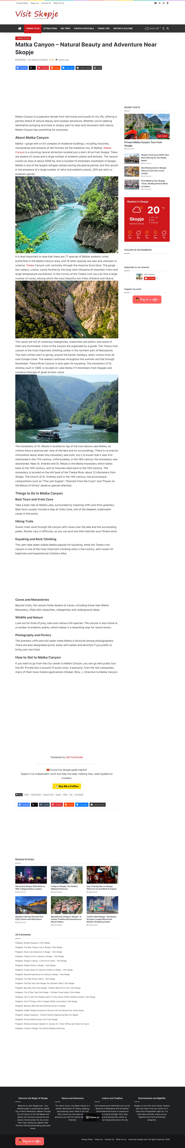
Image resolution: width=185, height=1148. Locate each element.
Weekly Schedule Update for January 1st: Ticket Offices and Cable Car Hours (56, 1024)
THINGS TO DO (33, 28)
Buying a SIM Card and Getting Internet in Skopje (44, 1006)
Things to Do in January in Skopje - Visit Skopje (44, 956)
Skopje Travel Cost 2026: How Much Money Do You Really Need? (155, 158)
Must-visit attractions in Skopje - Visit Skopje (43, 952)
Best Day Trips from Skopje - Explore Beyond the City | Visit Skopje (52, 988)
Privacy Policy (22, 3)
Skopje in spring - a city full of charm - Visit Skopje (45, 961)
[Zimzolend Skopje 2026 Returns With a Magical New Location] (31, 875)
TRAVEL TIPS (104, 28)
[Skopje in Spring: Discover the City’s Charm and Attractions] (31, 905)
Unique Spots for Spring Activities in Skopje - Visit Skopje (48, 970)
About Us (35, 3)
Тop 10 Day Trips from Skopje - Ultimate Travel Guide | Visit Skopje (52, 992)
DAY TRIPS (65, 28)
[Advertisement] (119, 15)
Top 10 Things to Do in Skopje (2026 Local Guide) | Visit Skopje (50, 1001)
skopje (58, 795)
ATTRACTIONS (50, 28)
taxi (71, 795)
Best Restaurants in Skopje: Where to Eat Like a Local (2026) (153, 171)
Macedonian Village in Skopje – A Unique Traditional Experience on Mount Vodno (66, 919)
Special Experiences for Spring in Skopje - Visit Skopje (47, 974)
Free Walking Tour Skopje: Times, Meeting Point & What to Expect (154, 184)
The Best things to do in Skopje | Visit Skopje (43, 947)
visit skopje (79, 795)
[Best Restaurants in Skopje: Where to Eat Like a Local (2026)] (131, 171)
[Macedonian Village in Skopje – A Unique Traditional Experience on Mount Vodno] (66, 905)
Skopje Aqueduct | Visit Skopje (37, 943)
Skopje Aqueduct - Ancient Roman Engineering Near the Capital (51, 1015)
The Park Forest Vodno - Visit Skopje (39, 979)
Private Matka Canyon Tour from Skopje (40, 1019)
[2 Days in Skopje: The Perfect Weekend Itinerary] (66, 875)
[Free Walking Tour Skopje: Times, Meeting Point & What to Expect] (131, 184)
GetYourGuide (74, 757)
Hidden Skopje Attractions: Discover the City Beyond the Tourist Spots (54, 1010)
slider (65, 795)
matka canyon (36, 795)
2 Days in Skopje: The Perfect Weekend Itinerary (44, 1028)
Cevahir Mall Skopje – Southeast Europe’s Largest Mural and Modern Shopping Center (101, 919)
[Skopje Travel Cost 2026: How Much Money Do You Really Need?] (131, 159)
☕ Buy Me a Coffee (66, 786)
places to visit (48, 795)
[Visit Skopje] (36, 15)
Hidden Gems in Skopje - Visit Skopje (40, 965)
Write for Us (59, 3)
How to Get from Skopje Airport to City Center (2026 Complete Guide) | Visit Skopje (59, 997)
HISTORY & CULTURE (123, 28)
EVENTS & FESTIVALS (84, 28)
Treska (30, 265)
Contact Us (46, 3)
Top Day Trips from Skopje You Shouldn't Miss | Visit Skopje (49, 983)
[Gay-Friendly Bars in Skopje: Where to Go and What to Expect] (102, 875)
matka (26, 795)
